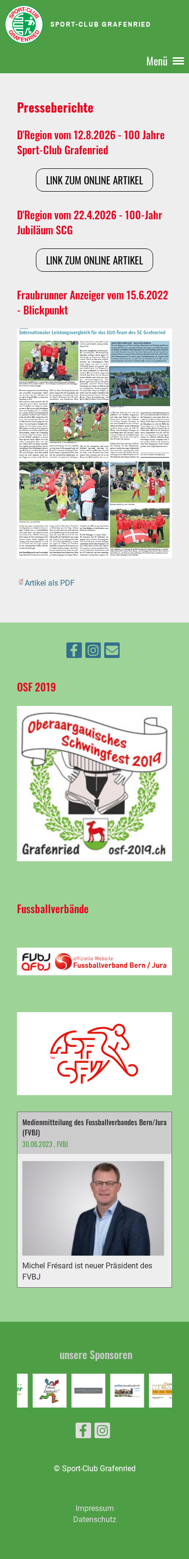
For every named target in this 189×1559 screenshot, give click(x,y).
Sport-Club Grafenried (100, 24)
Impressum (95, 1508)
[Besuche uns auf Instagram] (93, 652)
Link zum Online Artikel (94, 179)
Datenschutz (94, 1519)
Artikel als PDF (50, 583)
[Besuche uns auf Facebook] (74, 652)
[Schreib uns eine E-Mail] (112, 652)
